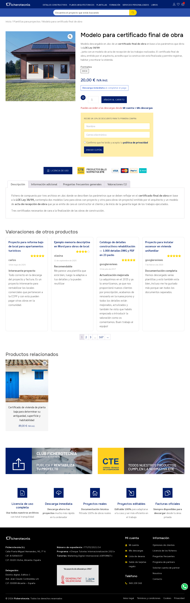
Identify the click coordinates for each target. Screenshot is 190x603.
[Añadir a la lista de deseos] (83, 97)
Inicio (8, 21)
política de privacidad (135, 142)
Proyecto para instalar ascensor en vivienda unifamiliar (159, 246)
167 (101, 337)
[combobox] (91, 12)
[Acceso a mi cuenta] (174, 4)
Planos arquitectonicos (81, 4)
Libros (154, 4)
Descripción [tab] (18, 184)
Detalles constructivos (55, 4)
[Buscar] (133, 12)
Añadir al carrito (114, 99)
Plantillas (102, 4)
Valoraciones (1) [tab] (117, 184)
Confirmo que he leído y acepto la (117, 142)
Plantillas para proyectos (26, 21)
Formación (114, 4)
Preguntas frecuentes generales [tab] (82, 184)
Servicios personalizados (136, 4)
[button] (70, 36)
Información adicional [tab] (44, 184)
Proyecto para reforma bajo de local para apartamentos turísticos (25, 246)
